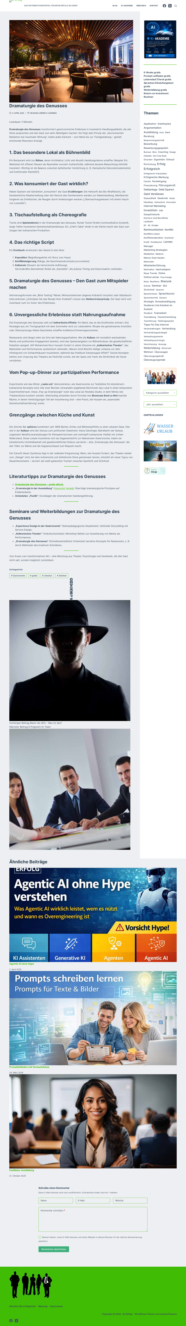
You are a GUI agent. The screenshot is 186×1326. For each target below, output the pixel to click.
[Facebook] (164, 5)
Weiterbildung (152, 347)
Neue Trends (150, 273)
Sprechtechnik (151, 297)
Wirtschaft (166, 348)
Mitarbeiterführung (154, 265)
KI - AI (147, 225)
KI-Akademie (127, 6)
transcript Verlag (63, 488)
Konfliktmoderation (153, 238)
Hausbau (148, 202)
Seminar (62, 575)
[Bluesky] (71, 584)
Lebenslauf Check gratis (157, 79)
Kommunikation (153, 229)
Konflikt (169, 229)
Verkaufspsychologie (154, 340)
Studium (148, 313)
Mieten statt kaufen (154, 258)
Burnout (147, 152)
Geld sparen (166, 189)
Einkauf (170, 159)
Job (161, 210)
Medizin (160, 254)
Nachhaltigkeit (163, 269)
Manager (148, 246)
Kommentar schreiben (53, 1210)
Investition (150, 210)
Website (119, 1200)
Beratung (149, 136)
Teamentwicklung (166, 317)
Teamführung (150, 321)
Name (44, 1200)
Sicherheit (149, 289)
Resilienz (154, 281)
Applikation (150, 123)
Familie (147, 181)
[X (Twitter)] (170, 5)
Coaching (163, 152)
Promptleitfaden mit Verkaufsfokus (29, 1067)
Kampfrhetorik (152, 214)
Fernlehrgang (159, 181)
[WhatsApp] (71, 593)
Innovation (171, 202)
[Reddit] (71, 598)
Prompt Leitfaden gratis (157, 75)
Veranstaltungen (152, 328)
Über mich (141, 6)
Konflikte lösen (152, 234)
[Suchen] (176, 6)
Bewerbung (150, 143)
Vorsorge (162, 344)
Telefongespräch (166, 321)
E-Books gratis (152, 72)
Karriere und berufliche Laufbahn (156, 220)
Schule (147, 285)
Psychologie (166, 277)
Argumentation (152, 127)
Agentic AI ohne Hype (21, 963)
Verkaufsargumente (153, 336)
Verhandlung (169, 328)
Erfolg (161, 164)
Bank (167, 132)
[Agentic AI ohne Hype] (93, 915)
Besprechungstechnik (154, 140)
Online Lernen (151, 277)
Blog (115, 6)
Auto (161, 132)
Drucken (148, 159)
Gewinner (162, 198)
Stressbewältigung (165, 301)
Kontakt (154, 6)
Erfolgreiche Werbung (156, 177)
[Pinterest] (71, 587)
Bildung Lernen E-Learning (43, 113)
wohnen (148, 351)
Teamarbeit (160, 313)
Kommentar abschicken (53, 1249)
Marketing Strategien (156, 249)
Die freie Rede (160, 156)
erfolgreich (152, 169)
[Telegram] (71, 596)
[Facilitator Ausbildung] (93, 1121)
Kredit (146, 242)
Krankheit (169, 238)
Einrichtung (150, 164)
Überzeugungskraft (154, 356)
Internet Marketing (155, 205)
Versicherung (150, 344)
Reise (146, 281)
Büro (154, 152)
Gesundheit (150, 198)
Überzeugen (161, 352)
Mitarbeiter (149, 261)
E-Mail (81, 1200)
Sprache (160, 290)
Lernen (167, 241)
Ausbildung (151, 132)
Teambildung (150, 317)
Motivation (149, 269)
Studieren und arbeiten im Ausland (158, 307)
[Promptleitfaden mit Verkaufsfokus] (93, 1018)
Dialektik (148, 156)
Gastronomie (18, 575)
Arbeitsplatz (164, 123)
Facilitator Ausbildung (21, 1170)
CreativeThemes (168, 1314)
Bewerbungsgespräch (156, 148)
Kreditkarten (156, 242)
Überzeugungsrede (154, 359)
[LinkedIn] (71, 590)
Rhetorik (166, 281)
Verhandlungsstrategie (155, 332)
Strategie (149, 301)
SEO (165, 285)
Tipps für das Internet (156, 324)
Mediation (149, 253)
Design (172, 152)
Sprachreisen (150, 293)
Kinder (155, 225)
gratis (33, 575)
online (161, 273)
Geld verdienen (154, 194)
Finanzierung (150, 185)
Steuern (163, 298)
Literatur (47, 575)
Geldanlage (150, 189)
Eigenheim (159, 159)
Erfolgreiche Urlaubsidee (155, 173)
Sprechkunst (167, 293)
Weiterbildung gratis (155, 89)
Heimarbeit (159, 202)
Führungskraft (167, 185)
